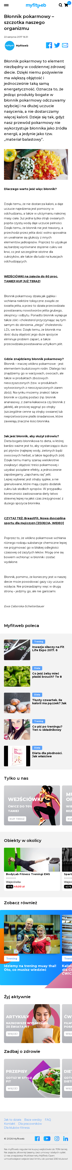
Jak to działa (12, 1120)
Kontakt (9, 1123)
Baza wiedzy (33, 1120)
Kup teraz (17, 818)
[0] (66, 5)
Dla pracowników (30, 1123)
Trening (38, 641)
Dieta (37, 668)
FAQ (48, 1120)
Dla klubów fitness (17, 1127)
